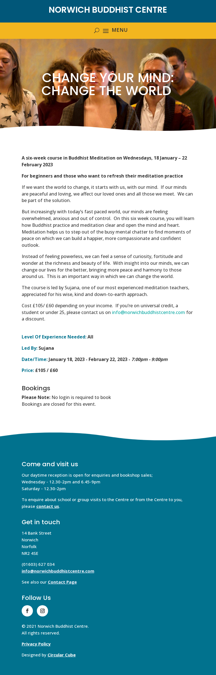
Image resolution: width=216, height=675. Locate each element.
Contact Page (62, 582)
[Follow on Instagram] (42, 610)
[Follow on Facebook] (27, 610)
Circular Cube (62, 655)
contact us (47, 506)
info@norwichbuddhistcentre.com (58, 571)
